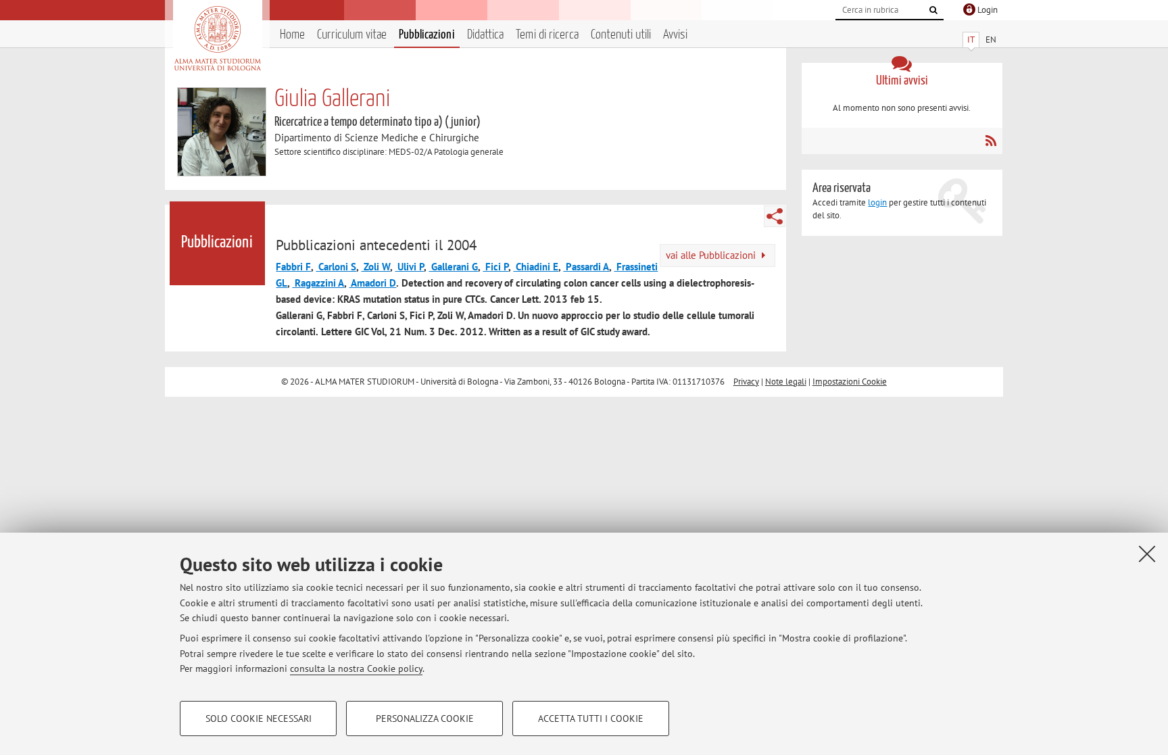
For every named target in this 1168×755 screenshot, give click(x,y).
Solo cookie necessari (258, 718)
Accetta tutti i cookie (590, 718)
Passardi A (586, 266)
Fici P (495, 266)
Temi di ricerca (547, 34)
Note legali (785, 381)
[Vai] (933, 10)
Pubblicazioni (427, 34)
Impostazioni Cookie (849, 381)
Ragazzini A (318, 282)
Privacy (746, 381)
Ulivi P (409, 266)
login (877, 202)
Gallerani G (453, 266)
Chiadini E (535, 266)
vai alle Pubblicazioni (712, 255)
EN (991, 39)
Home (292, 34)
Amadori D (372, 282)
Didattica (485, 34)
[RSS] (991, 140)
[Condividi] (774, 216)
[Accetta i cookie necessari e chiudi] (1147, 553)
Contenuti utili (621, 34)
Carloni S (336, 266)
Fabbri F (293, 266)
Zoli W (375, 266)
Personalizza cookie (425, 718)
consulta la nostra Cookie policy (356, 668)
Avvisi (675, 34)
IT (971, 39)
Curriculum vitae (352, 34)
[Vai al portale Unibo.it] (217, 38)
